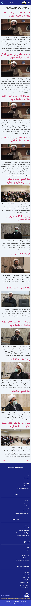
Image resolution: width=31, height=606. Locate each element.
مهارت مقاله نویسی (20, 254)
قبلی (28, 460)
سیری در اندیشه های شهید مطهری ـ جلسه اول (16, 424)
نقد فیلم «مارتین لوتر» (18, 288)
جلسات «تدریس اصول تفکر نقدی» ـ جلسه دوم (15, 97)
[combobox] (10, 2)
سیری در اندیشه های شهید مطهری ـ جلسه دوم (16, 323)
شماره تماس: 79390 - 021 (15, 604)
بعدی (3, 460)
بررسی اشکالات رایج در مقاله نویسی (18, 218)
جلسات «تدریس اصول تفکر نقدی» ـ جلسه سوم (15, 55)
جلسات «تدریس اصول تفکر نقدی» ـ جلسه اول (15, 139)
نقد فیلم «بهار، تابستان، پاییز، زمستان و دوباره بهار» (16, 180)
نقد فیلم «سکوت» (21, 391)
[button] (28, 2)
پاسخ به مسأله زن (20, 359)
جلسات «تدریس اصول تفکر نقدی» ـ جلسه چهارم (15, 14)
